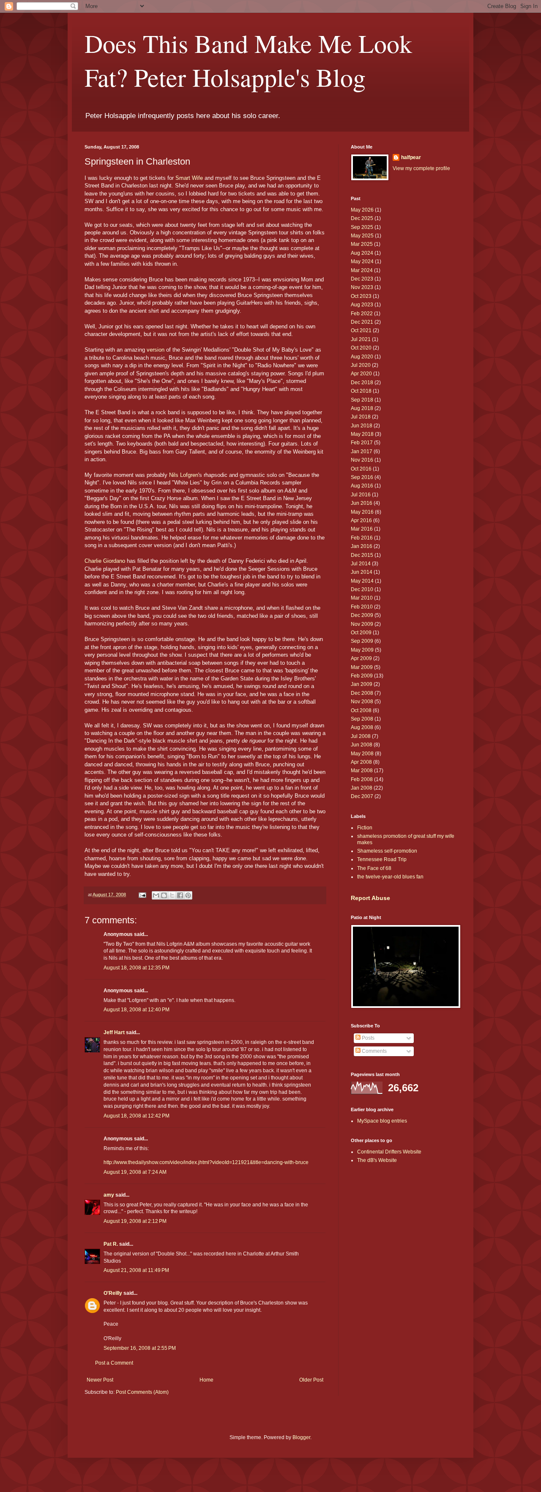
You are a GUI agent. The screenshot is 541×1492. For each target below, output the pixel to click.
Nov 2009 (362, 624)
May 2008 (362, 754)
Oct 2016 (361, 469)
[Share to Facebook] (180, 895)
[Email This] (156, 895)
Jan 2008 (361, 788)
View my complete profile (421, 168)
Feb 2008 (362, 779)
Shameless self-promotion (387, 851)
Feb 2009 (362, 676)
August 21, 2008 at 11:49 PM (136, 1270)
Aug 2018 (362, 408)
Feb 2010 (362, 607)
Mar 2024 (362, 270)
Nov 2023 (362, 287)
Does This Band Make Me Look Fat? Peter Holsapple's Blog (248, 60)
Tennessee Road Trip (382, 859)
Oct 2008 (361, 710)
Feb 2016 (362, 538)
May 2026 (362, 210)
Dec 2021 (362, 322)
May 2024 (362, 261)
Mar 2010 (362, 598)
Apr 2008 (361, 762)
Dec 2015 (362, 555)
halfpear (411, 157)
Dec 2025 (362, 218)
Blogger (301, 1437)
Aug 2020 (362, 357)
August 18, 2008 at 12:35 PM (136, 968)
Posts (367, 1038)
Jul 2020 (361, 365)
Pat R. (111, 1244)
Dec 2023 (362, 279)
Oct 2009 (361, 633)
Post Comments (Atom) (142, 1392)
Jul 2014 (361, 564)
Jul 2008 (361, 736)
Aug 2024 (362, 253)
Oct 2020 (361, 348)
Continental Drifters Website (389, 1152)
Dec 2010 (362, 589)
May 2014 (362, 581)
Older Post (311, 1380)
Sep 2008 (362, 719)
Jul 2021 (361, 339)
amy (109, 1195)
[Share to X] (172, 895)
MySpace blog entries (382, 1121)
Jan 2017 (361, 451)
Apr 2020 (361, 374)
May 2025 (362, 236)
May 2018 (362, 434)
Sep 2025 (362, 227)
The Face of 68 (374, 868)
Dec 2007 (362, 796)
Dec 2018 (362, 382)
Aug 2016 (362, 486)
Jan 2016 (361, 546)
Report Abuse (370, 898)
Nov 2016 (362, 460)
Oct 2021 (361, 330)
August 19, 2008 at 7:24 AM (135, 1172)
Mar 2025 (362, 244)
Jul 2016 (361, 495)
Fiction (364, 828)
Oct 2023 (361, 296)
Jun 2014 (361, 572)
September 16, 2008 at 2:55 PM (140, 1348)
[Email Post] (142, 894)
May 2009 (362, 650)
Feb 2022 (362, 314)
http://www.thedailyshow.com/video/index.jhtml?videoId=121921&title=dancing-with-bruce (206, 1162)
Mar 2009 (362, 667)
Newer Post (100, 1380)
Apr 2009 (361, 658)
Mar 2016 (362, 529)
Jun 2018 (361, 426)
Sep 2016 (362, 477)
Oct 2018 (361, 391)
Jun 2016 (361, 503)
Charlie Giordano (105, 561)
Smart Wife (189, 178)
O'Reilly (113, 1293)
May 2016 (362, 512)
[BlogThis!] (164, 895)
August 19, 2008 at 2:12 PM (135, 1221)
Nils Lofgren (183, 475)
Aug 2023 (362, 305)
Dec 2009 (362, 615)
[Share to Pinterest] (188, 895)
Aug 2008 (362, 727)
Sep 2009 (362, 641)
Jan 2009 (361, 684)
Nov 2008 (362, 702)
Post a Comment (114, 1363)
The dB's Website (377, 1160)
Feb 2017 (362, 443)
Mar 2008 (362, 771)
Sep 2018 (362, 400)
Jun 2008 (361, 745)
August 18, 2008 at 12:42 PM (136, 1116)
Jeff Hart (114, 1032)
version (155, 350)
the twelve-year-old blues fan (390, 877)
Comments (374, 1051)
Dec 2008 (362, 693)
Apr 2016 (361, 520)
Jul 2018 (361, 417)
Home (206, 1380)
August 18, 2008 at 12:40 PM (136, 1010)
